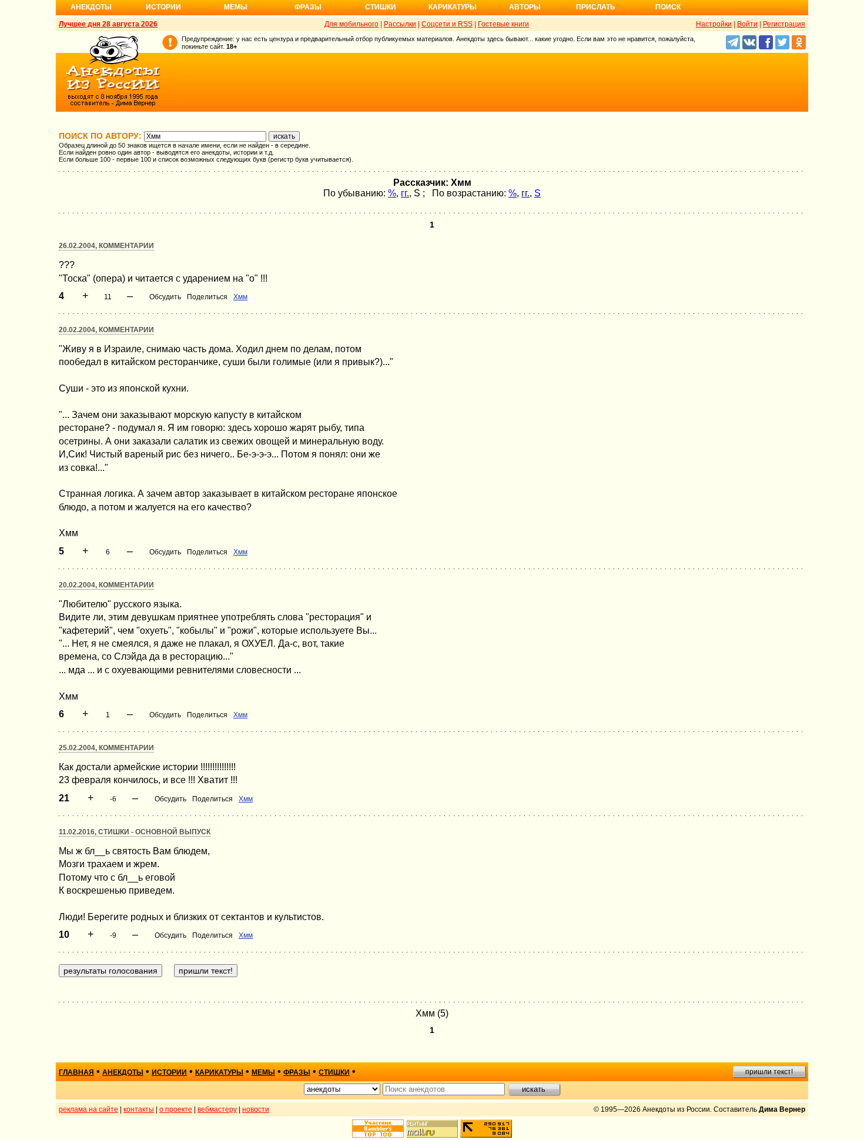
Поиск (668, 7)
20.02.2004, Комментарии (106, 330)
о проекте (175, 1109)
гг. (405, 193)
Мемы (235, 7)
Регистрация (784, 24)
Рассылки (400, 24)
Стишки (380, 7)
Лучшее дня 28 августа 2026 (108, 24)
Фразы (308, 7)
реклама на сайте (88, 1109)
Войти (747, 24)
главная (76, 1072)
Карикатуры (452, 7)
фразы (296, 1072)
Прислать (595, 7)
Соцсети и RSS (447, 24)
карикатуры (219, 1072)
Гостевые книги (503, 24)
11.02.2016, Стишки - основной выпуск (134, 832)
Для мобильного (351, 24)
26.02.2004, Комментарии (106, 246)
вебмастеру (217, 1109)
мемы (263, 1072)
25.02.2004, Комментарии (106, 748)
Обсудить (165, 297)
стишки (334, 1072)
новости (255, 1109)
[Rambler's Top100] (378, 1128)
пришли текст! (769, 1072)
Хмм (240, 297)
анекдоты (122, 1072)
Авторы (525, 7)
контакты (138, 1109)
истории (169, 1072)
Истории (163, 7)
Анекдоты (91, 7)
